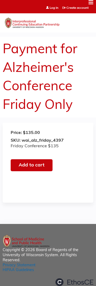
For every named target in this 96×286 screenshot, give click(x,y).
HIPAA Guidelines (18, 270)
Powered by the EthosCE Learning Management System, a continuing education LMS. (74, 282)
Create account (77, 8)
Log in (54, 8)
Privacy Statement (19, 265)
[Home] (48, 21)
